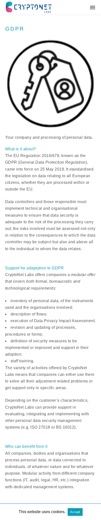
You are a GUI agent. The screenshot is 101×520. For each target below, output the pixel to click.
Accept (75, 512)
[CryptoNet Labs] (28, 7)
